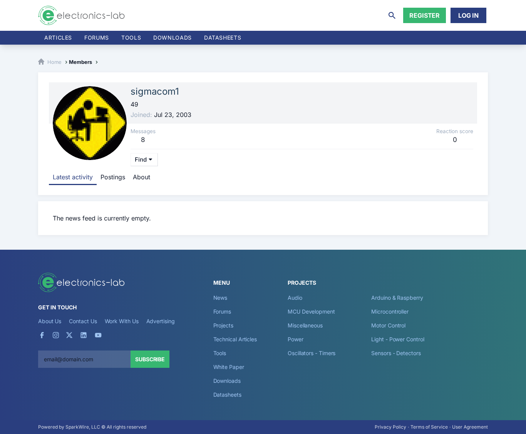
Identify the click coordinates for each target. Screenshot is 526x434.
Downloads (227, 380)
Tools (131, 37)
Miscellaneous (305, 325)
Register (424, 15)
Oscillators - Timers (311, 353)
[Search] (392, 15)
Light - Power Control (397, 339)
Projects (223, 325)
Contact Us (83, 321)
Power (295, 339)
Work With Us (122, 321)
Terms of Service (429, 427)
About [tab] (141, 177)
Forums (96, 37)
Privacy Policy (390, 427)
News (220, 297)
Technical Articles (235, 339)
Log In (468, 15)
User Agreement (470, 427)
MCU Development (311, 311)
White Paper (228, 367)
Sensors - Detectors (395, 353)
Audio (295, 297)
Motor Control (388, 325)
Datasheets (222, 37)
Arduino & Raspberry (397, 297)
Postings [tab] (113, 177)
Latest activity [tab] (73, 177)
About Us (49, 321)
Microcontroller (390, 311)
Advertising (160, 321)
